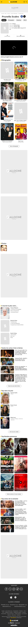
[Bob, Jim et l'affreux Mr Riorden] (20, 111)
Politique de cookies (9, 612)
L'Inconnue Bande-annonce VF (21, 489)
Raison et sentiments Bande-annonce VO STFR (7, 454)
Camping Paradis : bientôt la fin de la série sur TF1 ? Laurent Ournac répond (21, 359)
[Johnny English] (7, 111)
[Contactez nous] (21, 589)
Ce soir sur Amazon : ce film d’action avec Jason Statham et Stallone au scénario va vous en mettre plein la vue (21, 527)
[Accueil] (13, 2)
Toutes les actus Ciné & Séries (14, 386)
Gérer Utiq (14, 615)
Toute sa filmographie (14, 146)
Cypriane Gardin (13, 392)
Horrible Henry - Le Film (20, 79)
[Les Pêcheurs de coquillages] (20, 90)
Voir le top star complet (14, 431)
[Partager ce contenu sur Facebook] (22, 16)
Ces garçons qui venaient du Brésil (16, 324)
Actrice (14, 23)
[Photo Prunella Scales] (4, 248)
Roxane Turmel (13, 405)
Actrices (8, 13)
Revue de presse (10, 613)
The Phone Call (7, 79)
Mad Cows (20, 141)
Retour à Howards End (14, 310)
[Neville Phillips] (5, 338)
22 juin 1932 (17, 26)
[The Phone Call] (7, 70)
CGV (3, 612)
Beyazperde (21, 604)
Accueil (2, 13)
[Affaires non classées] (7, 131)
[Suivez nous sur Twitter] (10, 589)
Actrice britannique (14, 13)
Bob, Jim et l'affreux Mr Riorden (20, 120)
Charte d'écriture (18, 613)
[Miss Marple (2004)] (7, 90)
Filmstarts (3, 604)
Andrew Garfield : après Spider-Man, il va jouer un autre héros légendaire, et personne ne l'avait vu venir (21, 519)
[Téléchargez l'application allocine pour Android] (16, 597)
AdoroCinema (5, 606)
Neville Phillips (13, 333)
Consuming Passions (14, 312)
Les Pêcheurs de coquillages (20, 100)
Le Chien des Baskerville (15, 323)
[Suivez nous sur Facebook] (6, 589)
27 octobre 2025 (16, 27)
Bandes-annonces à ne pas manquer (14, 494)
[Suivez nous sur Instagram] (14, 589)
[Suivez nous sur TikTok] (18, 589)
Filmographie (6, 60)
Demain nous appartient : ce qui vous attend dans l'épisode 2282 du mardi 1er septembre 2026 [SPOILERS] (21, 368)
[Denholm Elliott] (5, 326)
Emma (11, 337)
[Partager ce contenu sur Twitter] (24, 16)
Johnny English (7, 120)
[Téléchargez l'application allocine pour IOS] (12, 597)
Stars (5, 13)
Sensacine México (18, 606)
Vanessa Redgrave (14, 307)
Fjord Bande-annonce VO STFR (7, 489)
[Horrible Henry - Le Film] (20, 70)
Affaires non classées (7, 141)
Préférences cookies (17, 612)
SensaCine (12, 604)
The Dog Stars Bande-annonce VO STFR (21, 454)
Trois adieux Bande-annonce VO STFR (21, 472)
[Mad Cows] (20, 131)
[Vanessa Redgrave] (5, 313)
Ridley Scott (13, 417)
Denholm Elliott (13, 320)
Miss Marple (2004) (7, 100)
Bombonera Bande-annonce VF (7, 472)
